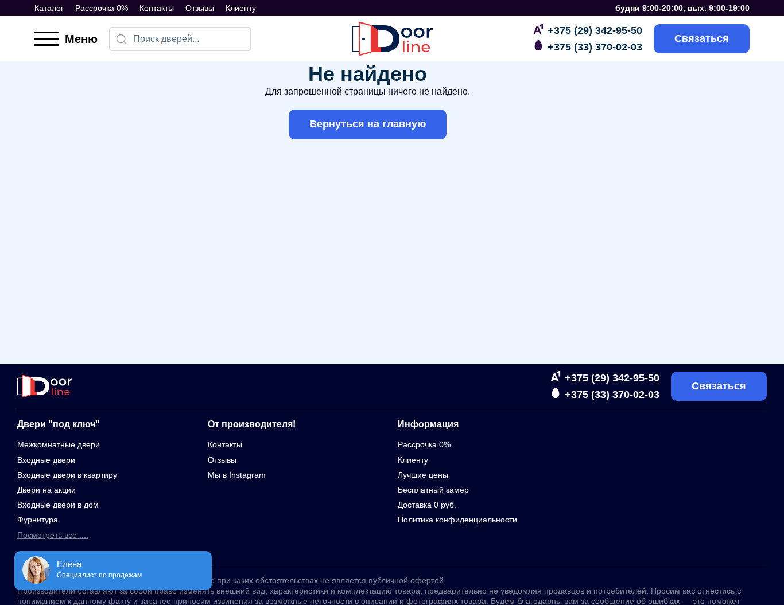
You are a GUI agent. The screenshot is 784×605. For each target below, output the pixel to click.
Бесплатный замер (433, 489)
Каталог (49, 8)
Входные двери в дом (58, 504)
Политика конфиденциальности (457, 519)
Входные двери (46, 460)
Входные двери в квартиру (67, 474)
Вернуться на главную (367, 124)
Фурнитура (37, 519)
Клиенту (241, 8)
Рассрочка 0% (101, 8)
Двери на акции (46, 489)
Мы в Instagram (237, 474)
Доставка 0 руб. (427, 504)
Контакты (156, 8)
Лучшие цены (423, 474)
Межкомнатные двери (58, 444)
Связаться (701, 38)
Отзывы (199, 8)
